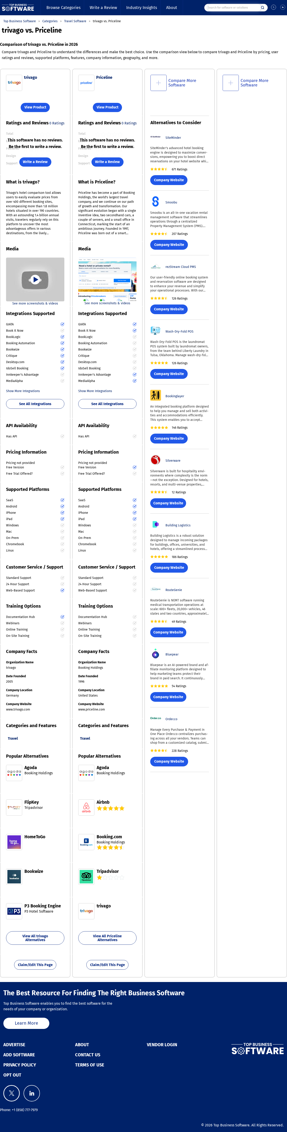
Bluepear (171, 654)
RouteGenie (173, 590)
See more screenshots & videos (35, 303)
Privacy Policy (19, 1065)
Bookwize (33, 871)
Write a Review (103, 7)
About (171, 7)
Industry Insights (141, 7)
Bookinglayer (174, 396)
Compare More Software (182, 83)
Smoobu (171, 202)
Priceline (104, 77)
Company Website (169, 180)
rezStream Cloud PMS (180, 267)
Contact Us (87, 1055)
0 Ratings (56, 123)
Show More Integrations (23, 391)
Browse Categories (63, 7)
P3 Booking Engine (42, 906)
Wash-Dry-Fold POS (179, 331)
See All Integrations (35, 404)
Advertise (14, 1044)
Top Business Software (231, 1125)
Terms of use (89, 1065)
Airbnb (103, 802)
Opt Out (12, 1075)
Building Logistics (178, 525)
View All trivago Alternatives (35, 938)
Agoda (30, 767)
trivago (30, 77)
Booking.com (109, 836)
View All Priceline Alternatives (107, 938)
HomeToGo (34, 836)
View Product (35, 107)
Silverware (172, 461)
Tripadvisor (108, 871)
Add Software (19, 1055)
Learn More (26, 1023)
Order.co (171, 719)
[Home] (18, 7)
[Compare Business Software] (239, 1048)
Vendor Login (162, 1044)
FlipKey (31, 802)
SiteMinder (173, 138)
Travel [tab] (13, 738)
